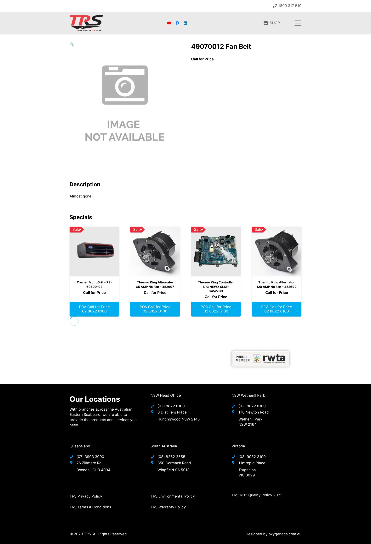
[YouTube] (169, 23)
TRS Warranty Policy (168, 507)
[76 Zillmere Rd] (73, 462)
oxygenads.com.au (285, 534)
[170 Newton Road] (234, 411)
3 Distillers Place (172, 412)
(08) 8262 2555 (171, 457)
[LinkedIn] (185, 23)
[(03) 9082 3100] (234, 456)
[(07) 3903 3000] (73, 456)
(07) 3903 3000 (90, 457)
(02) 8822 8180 (252, 406)
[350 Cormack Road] (154, 462)
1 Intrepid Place (251, 463)
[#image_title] (260, 359)
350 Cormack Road (174, 463)
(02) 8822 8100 (171, 406)
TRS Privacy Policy (86, 496)
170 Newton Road (253, 412)
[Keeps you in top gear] (86, 23)
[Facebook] (177, 23)
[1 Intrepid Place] (234, 462)
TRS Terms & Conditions (90, 507)
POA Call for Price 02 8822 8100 (94, 309)
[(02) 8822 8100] (154, 406)
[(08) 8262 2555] (154, 456)
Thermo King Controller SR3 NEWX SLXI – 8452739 (216, 286)
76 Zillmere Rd (89, 463)
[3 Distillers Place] (154, 411)
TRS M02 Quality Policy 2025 (257, 495)
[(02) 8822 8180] (234, 406)
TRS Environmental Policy (173, 496)
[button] (298, 23)
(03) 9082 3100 (252, 457)
